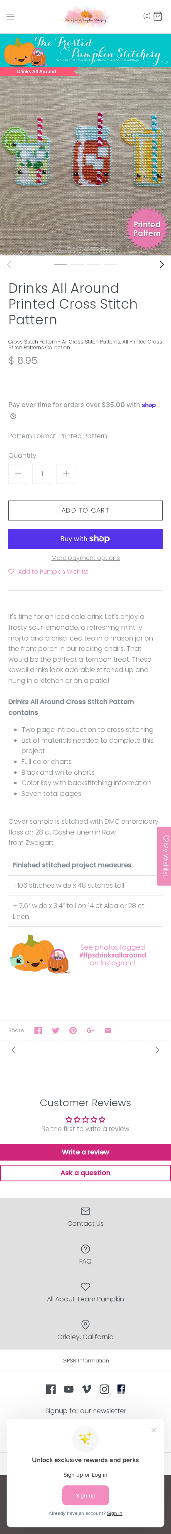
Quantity (22, 455)
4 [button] (110, 264)
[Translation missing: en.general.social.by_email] (108, 1030)
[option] (85, 144)
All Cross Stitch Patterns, (92, 341)
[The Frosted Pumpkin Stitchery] (86, 16)
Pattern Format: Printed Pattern (57, 436)
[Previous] (9, 264)
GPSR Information (85, 1361)
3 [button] (94, 264)
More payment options (85, 558)
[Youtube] (68, 1389)
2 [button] (77, 264)
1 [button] (60, 264)
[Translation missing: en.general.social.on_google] (90, 1030)
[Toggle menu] (10, 16)
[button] (48, 571)
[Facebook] (51, 1389)
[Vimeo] (86, 1389)
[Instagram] (104, 1389)
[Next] (162, 264)
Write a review (85, 1152)
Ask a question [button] (85, 1173)
